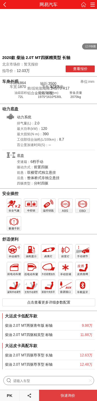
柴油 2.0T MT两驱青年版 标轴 (29, 325)
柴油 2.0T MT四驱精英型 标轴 (29, 335)
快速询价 (68, 395)
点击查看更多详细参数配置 (48, 302)
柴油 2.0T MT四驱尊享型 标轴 (29, 364)
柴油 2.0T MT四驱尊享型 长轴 (29, 355)
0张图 (89, 46)
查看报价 (80, 69)
